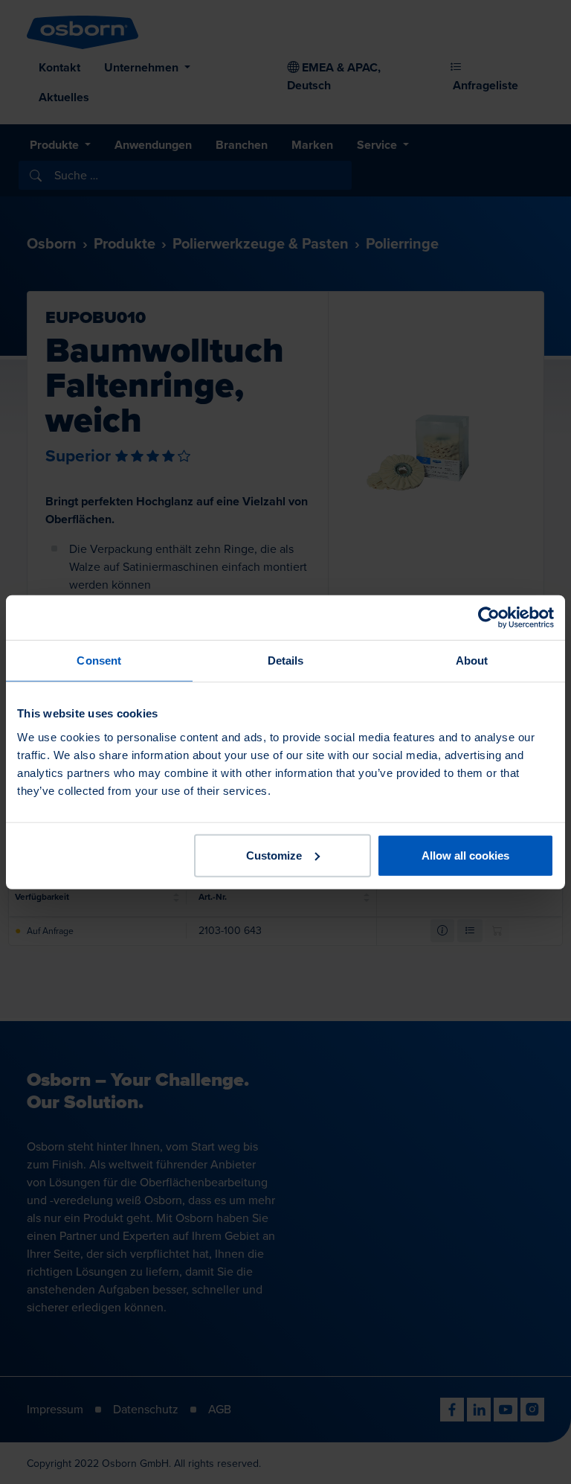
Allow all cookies (465, 854)
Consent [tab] (99, 660)
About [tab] (472, 660)
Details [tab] (286, 660)
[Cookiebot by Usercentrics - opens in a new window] (489, 618)
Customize (274, 854)
